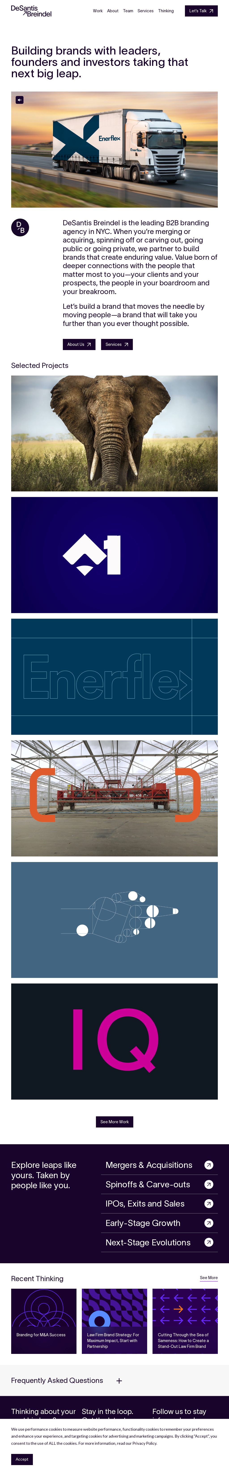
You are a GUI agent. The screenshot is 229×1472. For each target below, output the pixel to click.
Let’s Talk (198, 11)
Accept (22, 1459)
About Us (75, 344)
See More (209, 1278)
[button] (114, 1380)
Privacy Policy (144, 1443)
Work (98, 11)
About (113, 11)
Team (128, 11)
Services (146, 11)
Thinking (166, 11)
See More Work (114, 1122)
